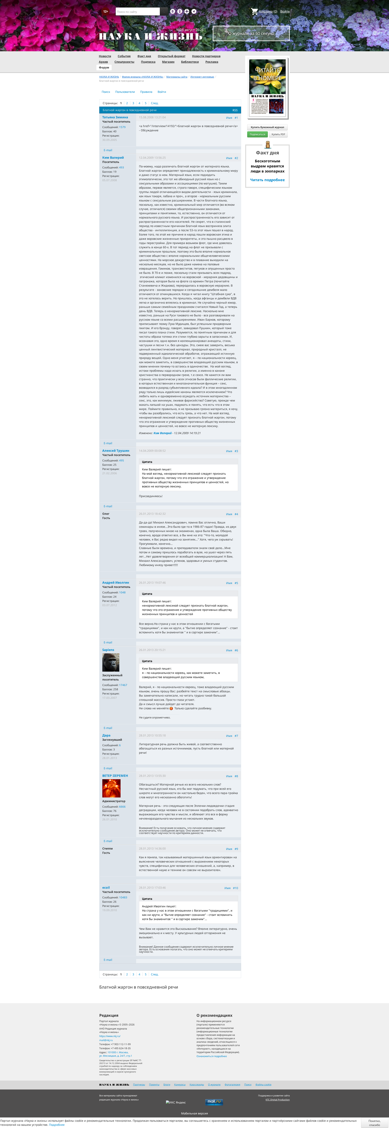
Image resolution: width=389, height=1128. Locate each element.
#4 (236, 514)
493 (121, 167)
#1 (236, 118)
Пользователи (125, 92)
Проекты (154, 1084)
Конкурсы (180, 1084)
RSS (235, 110)
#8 (236, 776)
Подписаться (257, 134)
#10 (235, 888)
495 (121, 460)
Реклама (211, 62)
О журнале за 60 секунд (251, 33)
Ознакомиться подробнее (212, 1056)
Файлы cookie (263, 1084)
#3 (236, 451)
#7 (236, 736)
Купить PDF (278, 134)
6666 (122, 806)
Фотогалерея (232, 1084)
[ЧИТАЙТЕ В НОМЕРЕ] (267, 47)
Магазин (168, 62)
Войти (285, 11)
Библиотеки (190, 62)
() (268, 11)
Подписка (148, 62)
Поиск (106, 92)
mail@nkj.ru (106, 1040)
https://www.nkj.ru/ (109, 1036)
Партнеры (139, 1084)
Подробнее (57, 1125)
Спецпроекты (124, 62)
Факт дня (144, 56)
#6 (236, 650)
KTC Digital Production (278, 1099)
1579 (122, 127)
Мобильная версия (194, 1113)
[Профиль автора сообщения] (110, 662)
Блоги (167, 1084)
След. (155, 103)
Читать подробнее (267, 180)
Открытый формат (171, 56)
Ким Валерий (163, 433)
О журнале (214, 1084)
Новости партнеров (206, 56)
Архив (103, 62)
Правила (146, 92)
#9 (236, 849)
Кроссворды (197, 1084)
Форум (104, 67)
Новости (105, 56)
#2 (236, 158)
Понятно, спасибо (375, 1123)
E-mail (108, 150)
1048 (122, 592)
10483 (123, 897)
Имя (229, 118)
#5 (236, 583)
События (124, 56)
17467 (123, 685)
